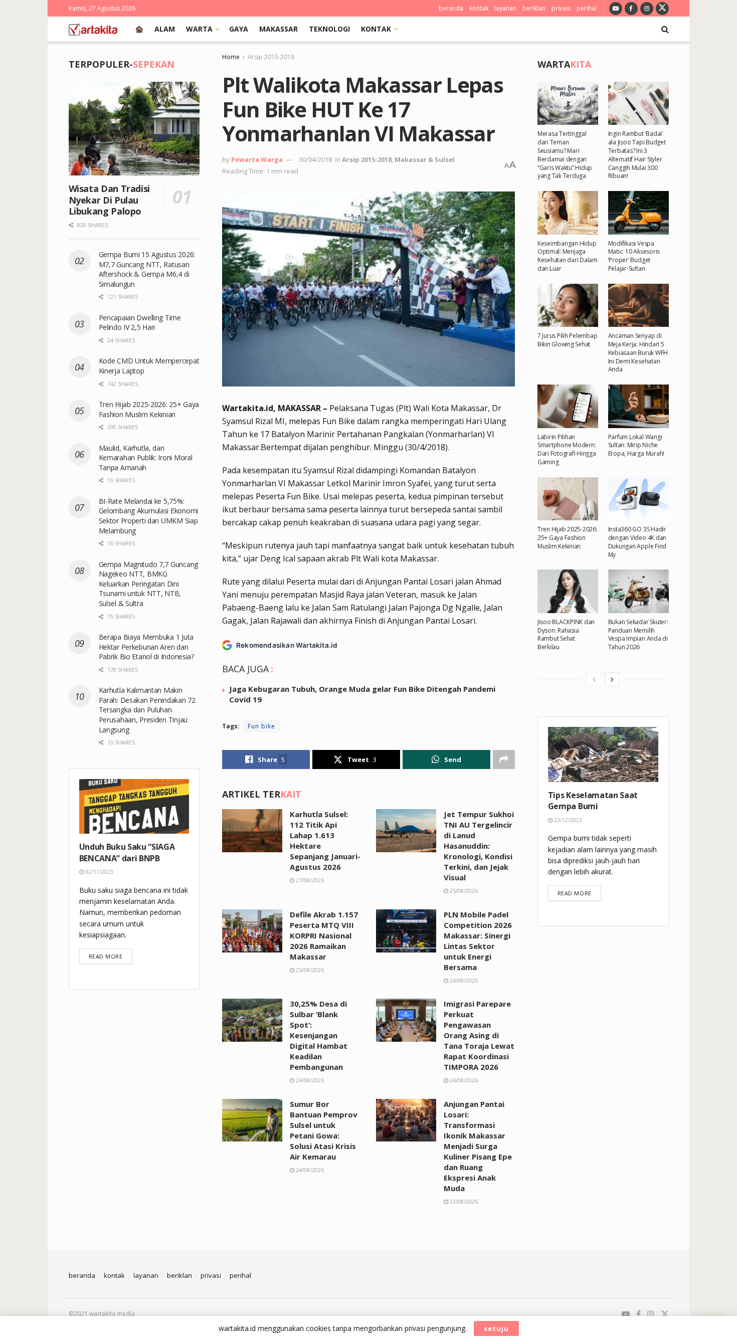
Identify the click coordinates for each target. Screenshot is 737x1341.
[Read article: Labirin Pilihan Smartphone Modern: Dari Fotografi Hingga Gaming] (567, 406)
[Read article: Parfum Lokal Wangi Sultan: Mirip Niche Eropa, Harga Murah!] (638, 406)
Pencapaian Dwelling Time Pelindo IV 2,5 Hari (140, 322)
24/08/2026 (463, 980)
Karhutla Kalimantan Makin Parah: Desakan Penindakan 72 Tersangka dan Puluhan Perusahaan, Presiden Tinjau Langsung (147, 709)
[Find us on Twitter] (662, 8)
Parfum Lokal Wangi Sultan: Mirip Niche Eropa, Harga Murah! (636, 445)
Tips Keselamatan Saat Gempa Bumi (593, 801)
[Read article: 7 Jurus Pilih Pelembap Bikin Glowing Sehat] (567, 305)
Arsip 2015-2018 (271, 57)
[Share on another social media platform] (504, 759)
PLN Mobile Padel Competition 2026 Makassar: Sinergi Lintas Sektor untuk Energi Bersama (478, 940)
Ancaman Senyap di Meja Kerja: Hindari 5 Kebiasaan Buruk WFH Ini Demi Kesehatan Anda (638, 352)
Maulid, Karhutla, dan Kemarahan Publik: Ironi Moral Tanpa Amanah (146, 457)
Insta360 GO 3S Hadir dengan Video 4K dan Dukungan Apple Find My (637, 541)
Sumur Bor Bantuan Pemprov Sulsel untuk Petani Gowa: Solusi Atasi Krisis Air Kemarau (323, 1130)
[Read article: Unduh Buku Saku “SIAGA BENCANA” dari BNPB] (134, 806)
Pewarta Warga (257, 159)
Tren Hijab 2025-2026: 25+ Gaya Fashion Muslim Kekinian (149, 409)
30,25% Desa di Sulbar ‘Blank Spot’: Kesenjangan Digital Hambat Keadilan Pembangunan (318, 1035)
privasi (561, 8)
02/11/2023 (98, 871)
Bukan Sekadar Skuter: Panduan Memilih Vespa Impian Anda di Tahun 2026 (638, 634)
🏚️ (139, 29)
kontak (478, 8)
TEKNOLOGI (329, 29)
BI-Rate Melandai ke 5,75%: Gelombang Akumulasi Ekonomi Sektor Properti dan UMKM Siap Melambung (148, 515)
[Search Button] (665, 29)
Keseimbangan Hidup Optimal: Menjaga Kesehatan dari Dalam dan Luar (567, 256)
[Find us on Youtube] (615, 8)
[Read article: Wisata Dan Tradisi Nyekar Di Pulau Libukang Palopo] (134, 128)
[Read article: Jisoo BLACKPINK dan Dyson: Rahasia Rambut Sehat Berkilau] (567, 591)
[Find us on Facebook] (631, 8)
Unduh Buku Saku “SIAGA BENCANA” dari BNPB (127, 852)
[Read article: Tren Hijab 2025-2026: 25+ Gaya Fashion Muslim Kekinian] (567, 498)
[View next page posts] (612, 679)
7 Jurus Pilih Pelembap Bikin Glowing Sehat (567, 339)
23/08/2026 (463, 1201)
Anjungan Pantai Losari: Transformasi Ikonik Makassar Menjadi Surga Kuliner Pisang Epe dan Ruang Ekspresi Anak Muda (478, 1146)
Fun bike (261, 726)
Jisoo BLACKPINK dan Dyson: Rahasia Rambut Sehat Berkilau (566, 634)
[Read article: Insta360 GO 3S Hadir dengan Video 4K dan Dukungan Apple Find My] (638, 498)
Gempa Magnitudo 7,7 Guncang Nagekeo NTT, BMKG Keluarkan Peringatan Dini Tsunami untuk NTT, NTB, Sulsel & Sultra (148, 583)
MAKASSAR (278, 29)
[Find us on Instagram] (646, 8)
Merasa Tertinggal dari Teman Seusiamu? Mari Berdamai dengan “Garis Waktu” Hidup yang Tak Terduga (564, 154)
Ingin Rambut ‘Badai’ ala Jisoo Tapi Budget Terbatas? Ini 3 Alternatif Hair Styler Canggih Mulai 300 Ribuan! (637, 154)
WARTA (199, 29)
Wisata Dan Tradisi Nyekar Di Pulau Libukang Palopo (109, 199)
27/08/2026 (309, 880)
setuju (496, 1328)
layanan (505, 8)
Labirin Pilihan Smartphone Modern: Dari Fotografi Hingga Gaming (566, 449)
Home (231, 57)
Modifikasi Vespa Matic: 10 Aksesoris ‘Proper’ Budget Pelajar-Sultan (634, 256)
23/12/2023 (567, 820)
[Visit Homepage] (93, 29)
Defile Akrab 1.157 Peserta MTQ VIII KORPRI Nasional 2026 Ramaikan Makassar (324, 935)
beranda (451, 8)
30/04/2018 (315, 159)
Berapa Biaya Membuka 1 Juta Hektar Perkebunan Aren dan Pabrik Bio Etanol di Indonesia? (147, 646)
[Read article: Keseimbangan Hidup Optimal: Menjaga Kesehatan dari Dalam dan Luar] (567, 212)
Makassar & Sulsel (425, 159)
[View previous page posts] (594, 679)
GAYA (238, 29)
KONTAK (376, 29)
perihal (587, 8)
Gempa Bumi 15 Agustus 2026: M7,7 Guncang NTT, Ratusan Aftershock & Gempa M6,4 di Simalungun (147, 269)
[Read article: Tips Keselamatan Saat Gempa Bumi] (603, 754)
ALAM (164, 29)
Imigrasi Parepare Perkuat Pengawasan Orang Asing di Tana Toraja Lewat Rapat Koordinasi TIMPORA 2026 (479, 1035)
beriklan (533, 8)
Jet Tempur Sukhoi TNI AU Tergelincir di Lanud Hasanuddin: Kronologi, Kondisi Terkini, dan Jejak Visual (479, 845)
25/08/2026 (463, 890)
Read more (110, 956)
